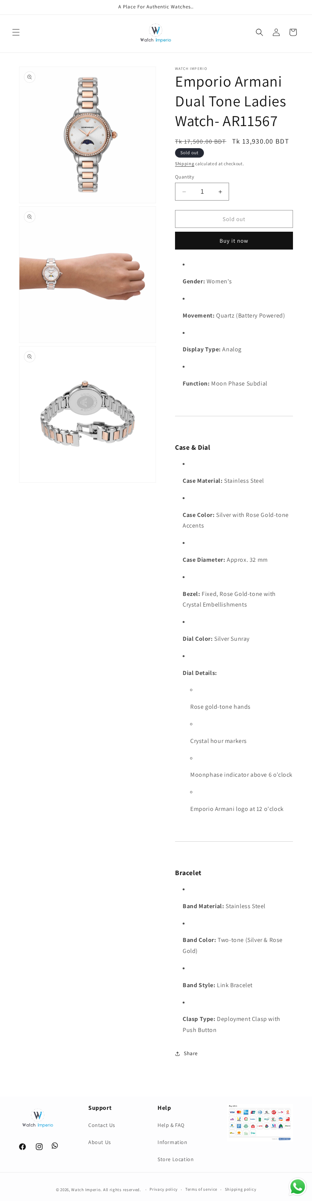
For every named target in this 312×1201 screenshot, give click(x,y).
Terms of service (201, 1189)
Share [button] (191, 1053)
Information (173, 1142)
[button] (16, 32)
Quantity (184, 177)
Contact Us (101, 1125)
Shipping (184, 163)
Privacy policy (164, 1189)
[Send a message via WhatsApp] (297, 1186)
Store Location (176, 1159)
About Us (99, 1142)
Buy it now (234, 240)
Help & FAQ (171, 1125)
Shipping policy (240, 1189)
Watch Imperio (85, 1189)
